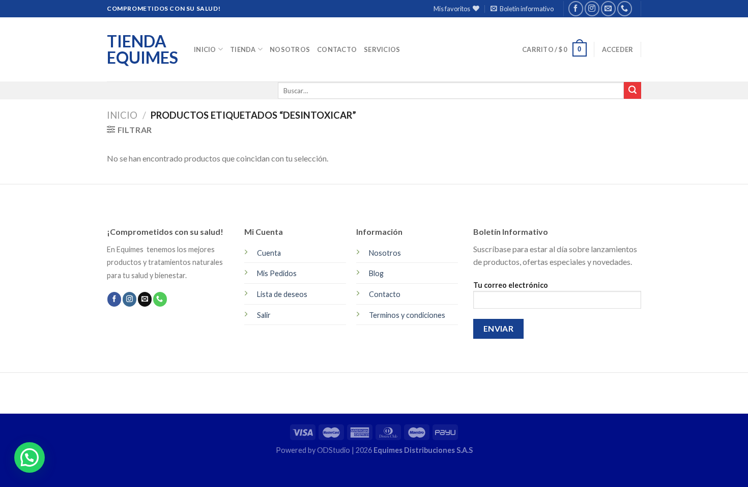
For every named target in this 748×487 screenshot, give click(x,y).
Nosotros (290, 49)
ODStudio (334, 450)
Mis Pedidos (277, 273)
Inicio (205, 49)
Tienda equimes (142, 49)
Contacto (337, 49)
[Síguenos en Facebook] (575, 8)
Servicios (382, 49)
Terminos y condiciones (407, 315)
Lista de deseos (282, 294)
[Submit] (632, 90)
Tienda (243, 49)
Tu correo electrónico (510, 285)
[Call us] (624, 8)
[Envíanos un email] (608, 8)
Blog (376, 273)
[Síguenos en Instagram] (592, 8)
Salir (264, 315)
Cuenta (269, 253)
